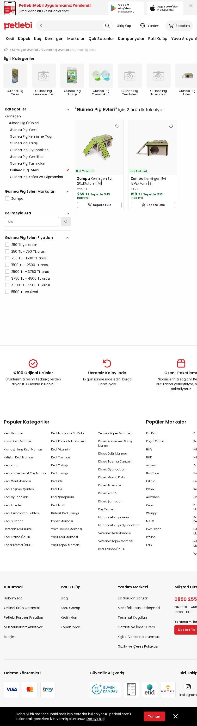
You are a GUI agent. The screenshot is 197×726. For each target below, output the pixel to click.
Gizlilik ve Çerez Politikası (138, 646)
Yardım (154, 25)
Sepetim (183, 25)
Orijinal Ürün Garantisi (22, 607)
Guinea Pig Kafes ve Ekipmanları (36, 176)
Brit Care (152, 473)
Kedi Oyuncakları (16, 497)
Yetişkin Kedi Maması (19, 457)
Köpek (24, 38)
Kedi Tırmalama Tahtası (22, 513)
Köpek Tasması (109, 485)
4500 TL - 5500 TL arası (30, 285)
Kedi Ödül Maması (17, 481)
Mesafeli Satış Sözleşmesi (139, 607)
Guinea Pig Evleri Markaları (30, 191)
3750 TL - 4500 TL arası (30, 278)
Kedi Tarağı (59, 473)
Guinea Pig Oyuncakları (29, 150)
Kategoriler (15, 109)
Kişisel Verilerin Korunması (139, 636)
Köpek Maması (62, 521)
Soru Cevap (70, 607)
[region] (37, 221)
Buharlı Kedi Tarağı (65, 513)
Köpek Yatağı (107, 493)
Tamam (154, 716)
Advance (153, 497)
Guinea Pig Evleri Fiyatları (29, 237)
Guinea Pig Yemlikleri (27, 156)
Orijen (150, 505)
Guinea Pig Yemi (23, 129)
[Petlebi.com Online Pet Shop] (18, 25)
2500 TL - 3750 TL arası (30, 271)
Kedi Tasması (61, 457)
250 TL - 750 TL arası (28, 251)
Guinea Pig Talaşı (24, 143)
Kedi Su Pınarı (13, 521)
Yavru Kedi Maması (18, 441)
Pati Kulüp (157, 38)
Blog (64, 598)
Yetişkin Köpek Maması (114, 433)
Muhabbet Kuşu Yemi (113, 517)
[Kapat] (190, 6)
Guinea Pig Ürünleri (23, 123)
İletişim (10, 636)
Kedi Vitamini (60, 449)
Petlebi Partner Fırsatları (23, 617)
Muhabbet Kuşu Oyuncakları (118, 525)
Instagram (188, 694)
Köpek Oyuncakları (111, 469)
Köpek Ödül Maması (113, 453)
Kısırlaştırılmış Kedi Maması (23, 449)
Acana (151, 465)
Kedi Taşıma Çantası (19, 489)
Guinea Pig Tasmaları (27, 163)
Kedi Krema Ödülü (17, 537)
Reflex (150, 489)
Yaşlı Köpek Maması (65, 545)
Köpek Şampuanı (110, 501)
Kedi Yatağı (59, 465)
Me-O (150, 521)
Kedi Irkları (69, 617)
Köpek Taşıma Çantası (114, 461)
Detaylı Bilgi (95, 718)
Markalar (76, 38)
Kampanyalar (131, 38)
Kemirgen (54, 38)
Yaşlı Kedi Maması (64, 537)
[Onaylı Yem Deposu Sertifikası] (131, 689)
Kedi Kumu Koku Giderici (68, 441)
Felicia (150, 481)
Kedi (10, 38)
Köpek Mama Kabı (111, 477)
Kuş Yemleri (106, 509)
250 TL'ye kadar (24, 244)
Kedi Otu (57, 481)
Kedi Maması (13, 433)
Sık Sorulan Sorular (133, 598)
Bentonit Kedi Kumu (18, 529)
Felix (149, 545)
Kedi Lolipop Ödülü (111, 549)
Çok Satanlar (101, 38)
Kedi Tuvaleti (13, 505)
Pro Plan (151, 433)
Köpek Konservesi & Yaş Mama (115, 443)
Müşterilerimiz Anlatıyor (23, 627)
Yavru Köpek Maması (66, 529)
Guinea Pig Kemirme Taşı (31, 136)
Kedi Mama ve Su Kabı (67, 433)
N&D (149, 457)
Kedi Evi (56, 489)
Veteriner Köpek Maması (115, 541)
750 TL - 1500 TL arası (29, 258)
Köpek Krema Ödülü (18, 545)
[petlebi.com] (6, 50)
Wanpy (151, 513)
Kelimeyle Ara (18, 213)
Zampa (17, 198)
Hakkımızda (13, 598)
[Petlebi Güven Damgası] (105, 689)
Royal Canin (155, 441)
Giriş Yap (124, 25)
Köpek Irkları (70, 627)
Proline (150, 537)
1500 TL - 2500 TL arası (30, 265)
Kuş (37, 38)
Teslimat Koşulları (132, 617)
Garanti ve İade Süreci (136, 627)
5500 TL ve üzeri (24, 291)
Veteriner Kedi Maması (114, 533)
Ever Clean (153, 529)
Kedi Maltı (58, 505)
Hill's (149, 449)
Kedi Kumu (11, 465)
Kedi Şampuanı (62, 497)
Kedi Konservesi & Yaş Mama (25, 473)
